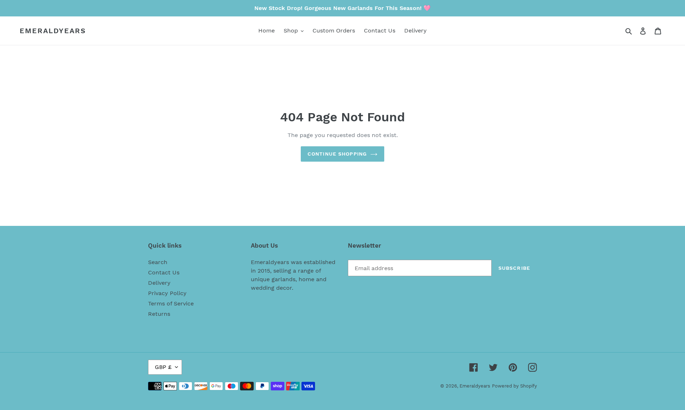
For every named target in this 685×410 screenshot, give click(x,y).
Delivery (159, 282)
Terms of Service (171, 303)
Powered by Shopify (514, 386)
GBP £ (163, 367)
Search (157, 262)
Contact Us (163, 272)
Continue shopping (337, 154)
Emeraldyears (53, 30)
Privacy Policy (167, 293)
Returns (159, 313)
